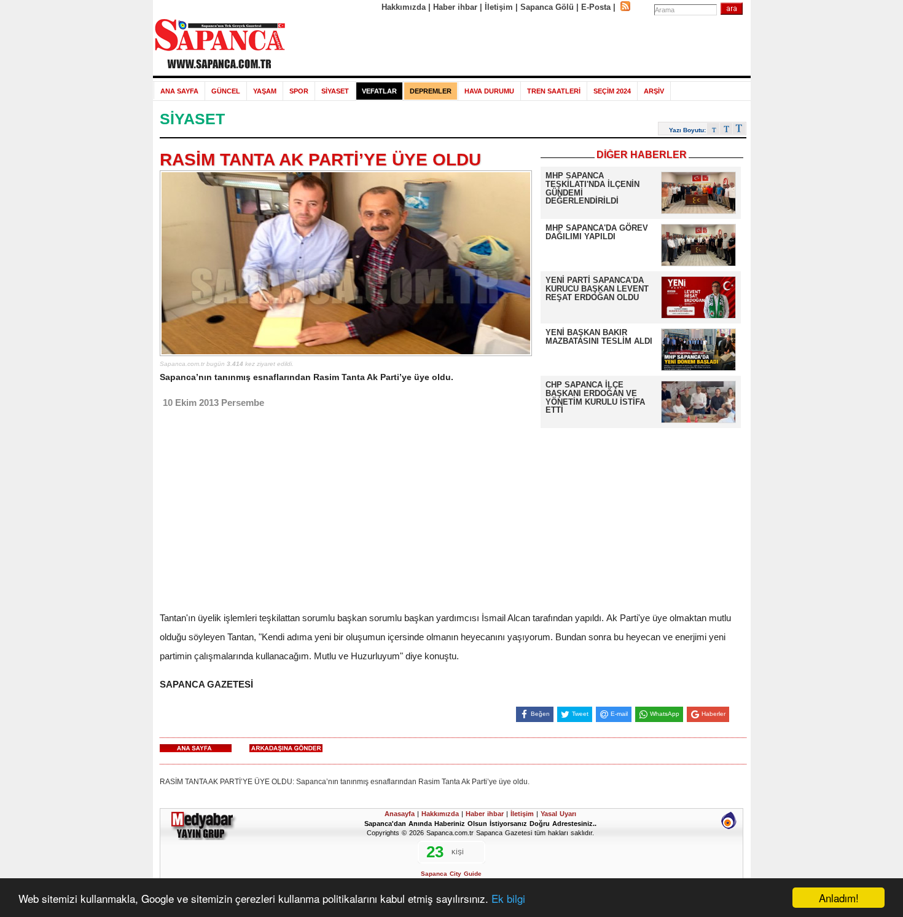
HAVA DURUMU (489, 91)
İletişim (499, 7)
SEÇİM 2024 (612, 91)
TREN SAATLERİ (553, 91)
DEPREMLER (431, 91)
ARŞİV (654, 91)
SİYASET (335, 91)
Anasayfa (400, 813)
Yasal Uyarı (558, 813)
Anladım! (839, 897)
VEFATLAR (379, 91)
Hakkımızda (403, 7)
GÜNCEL (225, 91)
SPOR (298, 91)
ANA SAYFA (179, 91)
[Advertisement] (518, 44)
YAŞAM (264, 91)
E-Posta (596, 7)
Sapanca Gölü (547, 7)
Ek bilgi (508, 898)
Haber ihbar (455, 7)
